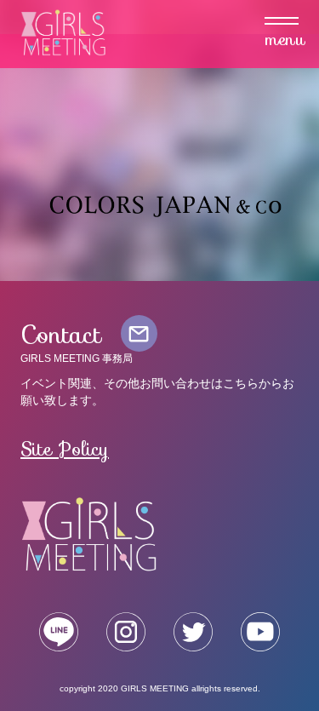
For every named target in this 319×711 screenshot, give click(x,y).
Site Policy (64, 449)
